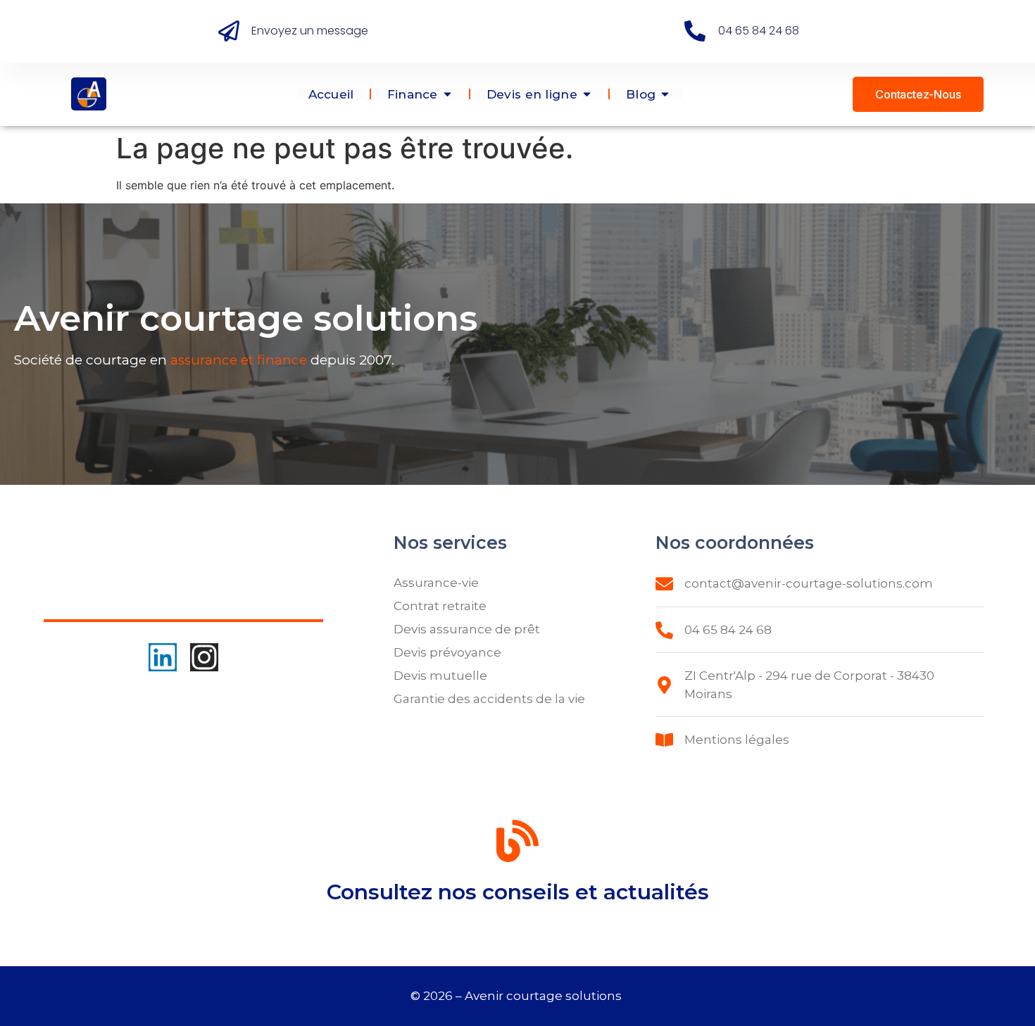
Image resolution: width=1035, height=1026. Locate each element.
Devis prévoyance (447, 652)
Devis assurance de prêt (467, 629)
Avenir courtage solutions (545, 996)
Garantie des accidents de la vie (489, 699)
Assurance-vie (436, 583)
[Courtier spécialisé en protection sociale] (88, 93)
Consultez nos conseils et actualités (518, 892)
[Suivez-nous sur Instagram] (204, 657)
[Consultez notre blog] (517, 844)
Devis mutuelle (440, 676)
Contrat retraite (440, 606)
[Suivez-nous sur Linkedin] (163, 657)
